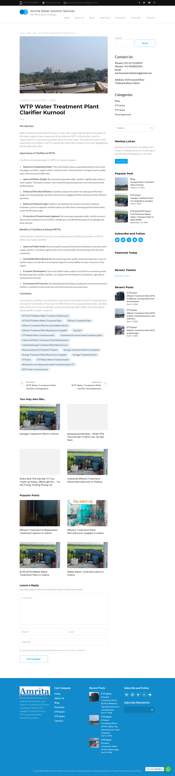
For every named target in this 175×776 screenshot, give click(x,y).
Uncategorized (123, 114)
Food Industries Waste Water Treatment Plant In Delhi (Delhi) (142, 217)
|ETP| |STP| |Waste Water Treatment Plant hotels (45, 315)
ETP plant (120, 18)
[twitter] (123, 239)
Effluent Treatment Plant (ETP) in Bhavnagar (110, 746)
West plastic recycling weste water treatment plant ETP (48, 364)
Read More (121, 161)
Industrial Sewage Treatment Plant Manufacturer (45, 345)
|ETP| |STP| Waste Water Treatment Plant (42, 320)
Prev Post (41, 385)
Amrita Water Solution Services (52, 11)
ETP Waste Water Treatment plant (38, 335)
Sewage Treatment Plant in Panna (39, 434)
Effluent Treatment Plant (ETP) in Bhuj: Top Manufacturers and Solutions (141, 316)
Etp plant (77, 330)
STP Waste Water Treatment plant (53, 359)
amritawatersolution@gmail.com (82, 2)
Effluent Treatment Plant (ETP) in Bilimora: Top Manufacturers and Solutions (141, 298)
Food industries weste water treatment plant (81, 335)
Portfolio (105, 18)
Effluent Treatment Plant (79, 320)
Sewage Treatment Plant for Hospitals (81, 350)
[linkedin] (134, 239)
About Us (79, 18)
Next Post (86, 385)
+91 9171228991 (31, 2)
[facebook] (117, 239)
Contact (150, 18)
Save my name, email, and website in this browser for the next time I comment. (53, 650)
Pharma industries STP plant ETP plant (40, 350)
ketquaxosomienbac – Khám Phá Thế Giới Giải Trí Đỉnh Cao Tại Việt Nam (85, 437)
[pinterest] (140, 239)
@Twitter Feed (122, 275)
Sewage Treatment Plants (85, 354)
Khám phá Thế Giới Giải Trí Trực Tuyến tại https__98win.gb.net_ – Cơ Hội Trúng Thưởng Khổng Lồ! (40, 481)
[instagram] (129, 239)
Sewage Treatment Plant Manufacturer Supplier (44, 354)
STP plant (136, 18)
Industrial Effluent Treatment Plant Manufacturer (45, 340)
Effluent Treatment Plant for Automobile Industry (45, 325)
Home (67, 18)
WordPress (136, 770)
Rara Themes (113, 770)
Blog (91, 18)
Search (118, 38)
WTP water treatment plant (35, 369)
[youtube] (150, 694)
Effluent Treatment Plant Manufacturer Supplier (44, 330)
